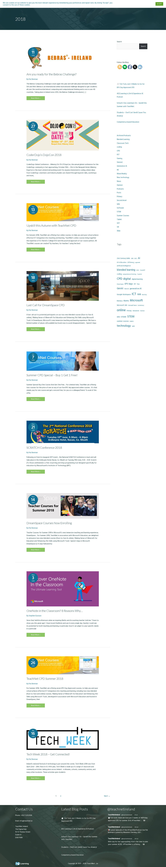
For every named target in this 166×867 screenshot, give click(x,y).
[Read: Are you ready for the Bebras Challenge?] (63, 58)
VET (118, 223)
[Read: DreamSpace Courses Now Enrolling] (63, 506)
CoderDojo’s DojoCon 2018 (44, 155)
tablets (132, 321)
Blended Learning (123, 139)
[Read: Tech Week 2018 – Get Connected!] (63, 738)
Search (119, 42)
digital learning (137, 279)
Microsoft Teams (132, 305)
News (119, 181)
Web (118, 231)
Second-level (121, 200)
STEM (119, 212)
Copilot (139, 274)
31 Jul (136, 815)
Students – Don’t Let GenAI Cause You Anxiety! (79, 847)
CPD (118, 151)
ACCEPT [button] (159, 4)
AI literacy (130, 262)
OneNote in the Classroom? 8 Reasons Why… (55, 611)
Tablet (119, 219)
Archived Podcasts (124, 135)
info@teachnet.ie (25, 821)
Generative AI (122, 166)
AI (139, 258)
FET (118, 154)
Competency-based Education (128, 122)
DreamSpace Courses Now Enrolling (49, 523)
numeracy (141, 305)
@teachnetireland (126, 815)
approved (137, 262)
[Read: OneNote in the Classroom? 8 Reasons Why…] (63, 589)
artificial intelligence (124, 266)
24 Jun (136, 839)
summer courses (123, 321)
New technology (123, 177)
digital (127, 279)
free (138, 284)
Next (107, 796)
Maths (126, 300)
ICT (134, 294)
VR (118, 227)
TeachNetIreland (114, 815)
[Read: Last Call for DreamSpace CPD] (63, 286)
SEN (118, 204)
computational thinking (129, 274)
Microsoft (136, 300)
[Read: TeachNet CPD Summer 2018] (63, 665)
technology (124, 326)
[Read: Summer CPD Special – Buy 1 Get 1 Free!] (63, 360)
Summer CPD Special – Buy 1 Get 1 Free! (52, 375)
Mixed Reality (122, 174)
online (121, 310)
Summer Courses (123, 215)
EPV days (129, 283)
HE (118, 170)
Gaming (119, 158)
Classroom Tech (123, 143)
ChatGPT (142, 270)
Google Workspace (124, 294)
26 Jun (136, 827)
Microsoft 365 (122, 305)
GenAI (120, 288)
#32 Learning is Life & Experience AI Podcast (77, 829)
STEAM (123, 317)
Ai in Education (121, 262)
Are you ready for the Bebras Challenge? (51, 74)
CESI (137, 270)
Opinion (120, 185)
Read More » (35, 98)
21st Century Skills (123, 258)
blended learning (126, 270)
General (119, 162)
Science (142, 311)
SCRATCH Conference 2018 (44, 447)
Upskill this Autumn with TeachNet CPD (51, 225)
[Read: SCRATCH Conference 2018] (63, 432)
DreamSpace (120, 284)
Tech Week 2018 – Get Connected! (48, 754)
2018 (132, 258)
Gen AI (126, 289)
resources (136, 311)
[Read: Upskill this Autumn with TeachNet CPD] (63, 212)
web (133, 326)
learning (144, 294)
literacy (120, 301)
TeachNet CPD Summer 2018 (45, 678)
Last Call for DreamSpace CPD (46, 305)
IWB (139, 294)
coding (119, 147)
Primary (119, 196)
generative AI (136, 288)
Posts (119, 192)
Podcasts (120, 189)
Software (120, 208)
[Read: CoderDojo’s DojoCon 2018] (63, 135)
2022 (135, 258)
